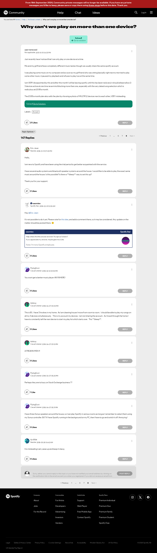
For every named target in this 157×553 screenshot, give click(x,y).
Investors (59, 517)
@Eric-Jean (33, 212)
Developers (60, 506)
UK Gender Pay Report (14, 548)
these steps (94, 5)
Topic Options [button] (27, 131)
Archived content (34, 19)
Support (80, 500)
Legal (8, 543)
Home (17, 19)
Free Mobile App (84, 511)
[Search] (136, 12)
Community (16, 13)
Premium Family (106, 511)
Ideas (96, 13)
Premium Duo (105, 506)
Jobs (36, 506)
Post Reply (124, 473)
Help (60, 13)
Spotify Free (104, 523)
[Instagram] (132, 497)
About (36, 500)
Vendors (59, 523)
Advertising (60, 511)
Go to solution (80, 40)
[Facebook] (148, 497)
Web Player (82, 506)
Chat (78, 13)
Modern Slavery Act (97, 543)
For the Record (40, 511)
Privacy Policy (40, 543)
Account (36, 112)
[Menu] (151, 12)
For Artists (59, 500)
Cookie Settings (54, 543)
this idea (64, 219)
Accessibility (81, 543)
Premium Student (106, 517)
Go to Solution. (39, 103)
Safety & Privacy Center (22, 543)
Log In (143, 12)
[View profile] (27, 149)
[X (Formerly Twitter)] (140, 497)
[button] (132, 51)
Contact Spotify (84, 517)
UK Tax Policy (113, 543)
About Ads (69, 543)
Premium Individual (107, 500)
